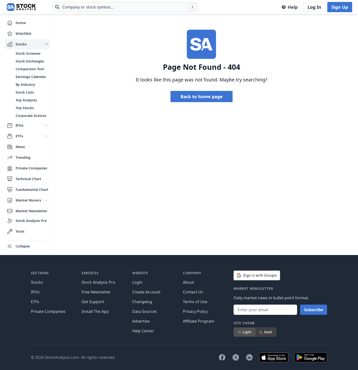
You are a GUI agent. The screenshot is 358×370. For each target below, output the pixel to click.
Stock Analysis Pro (98, 282)
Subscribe (313, 309)
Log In (314, 7)
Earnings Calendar (31, 76)
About (188, 282)
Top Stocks (25, 108)
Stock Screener (28, 53)
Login (137, 282)
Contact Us (193, 292)
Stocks (37, 282)
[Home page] (21, 7)
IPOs (35, 292)
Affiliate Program (198, 321)
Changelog (142, 301)
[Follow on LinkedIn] (249, 357)
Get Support (93, 301)
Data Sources (144, 311)
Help (293, 7)
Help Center (143, 331)
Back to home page (201, 96)
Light (247, 332)
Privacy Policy (195, 311)
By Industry (25, 84)
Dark (268, 332)
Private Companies (48, 311)
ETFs (35, 301)
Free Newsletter (96, 292)
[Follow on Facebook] (222, 357)
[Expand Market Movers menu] (46, 200)
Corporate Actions (31, 115)
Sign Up (339, 7)
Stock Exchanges (30, 61)
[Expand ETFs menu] (46, 136)
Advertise (141, 321)
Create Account (146, 292)
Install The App (95, 311)
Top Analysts (26, 100)
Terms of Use (195, 301)
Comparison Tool (30, 69)
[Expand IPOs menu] (46, 125)
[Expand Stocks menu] (46, 44)
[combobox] (125, 7)
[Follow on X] (236, 357)
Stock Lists (25, 92)
